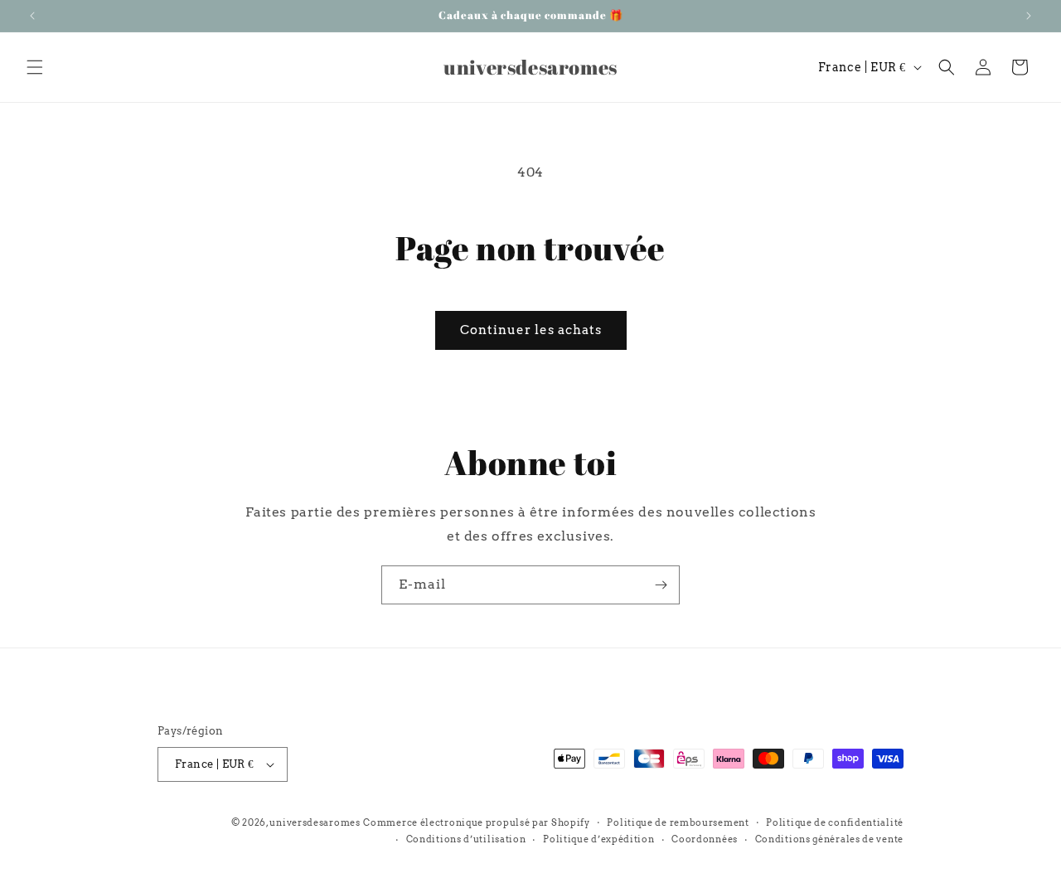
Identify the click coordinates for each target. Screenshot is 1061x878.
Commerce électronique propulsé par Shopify (476, 822)
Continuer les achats (531, 330)
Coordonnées (704, 839)
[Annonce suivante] (1028, 16)
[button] (35, 67)
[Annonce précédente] (32, 16)
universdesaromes (314, 822)
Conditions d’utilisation (466, 839)
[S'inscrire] (660, 584)
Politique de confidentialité (835, 822)
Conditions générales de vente (829, 839)
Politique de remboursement (678, 822)
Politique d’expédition (598, 839)
